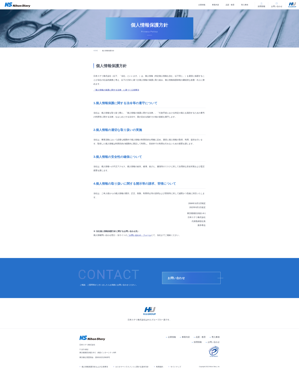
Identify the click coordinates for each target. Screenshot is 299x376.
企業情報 (201, 5)
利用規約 (159, 367)
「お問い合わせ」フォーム (139, 235)
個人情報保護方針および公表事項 (95, 367)
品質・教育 (230, 5)
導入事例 (244, 5)
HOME (95, 51)
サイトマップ (176, 367)
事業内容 (215, 5)
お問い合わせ (214, 342)
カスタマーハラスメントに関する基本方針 (132, 367)
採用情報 (198, 342)
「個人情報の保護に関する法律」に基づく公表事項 (116, 90)
